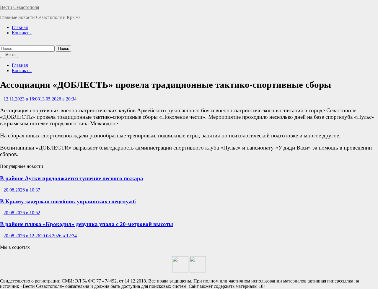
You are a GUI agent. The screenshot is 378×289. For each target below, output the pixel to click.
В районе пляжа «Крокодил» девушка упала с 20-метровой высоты (86, 224)
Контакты (22, 32)
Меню (10, 55)
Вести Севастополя (19, 7)
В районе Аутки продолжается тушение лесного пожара (71, 178)
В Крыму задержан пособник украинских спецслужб (68, 201)
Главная (20, 27)
